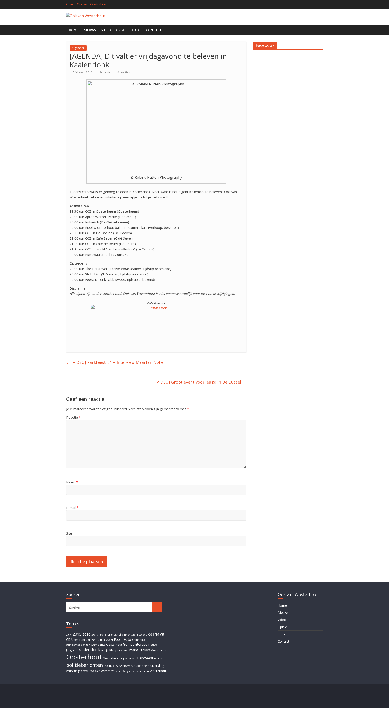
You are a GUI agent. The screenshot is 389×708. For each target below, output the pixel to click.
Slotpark (128, 666)
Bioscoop (141, 634)
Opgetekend (128, 658)
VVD (86, 670)
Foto (136, 30)
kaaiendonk (89, 649)
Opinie (121, 30)
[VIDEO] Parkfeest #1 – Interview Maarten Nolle (114, 362)
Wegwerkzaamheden (136, 671)
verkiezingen (74, 671)
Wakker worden (100, 671)
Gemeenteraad (135, 644)
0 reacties (123, 72)
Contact (154, 30)
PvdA (118, 666)
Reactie (73, 417)
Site (69, 533)
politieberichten (84, 665)
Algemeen (78, 48)
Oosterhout (84, 656)
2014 (69, 634)
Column (90, 639)
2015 (76, 634)
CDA (69, 639)
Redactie (105, 72)
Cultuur (100, 639)
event (109, 639)
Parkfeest (145, 658)
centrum (79, 640)
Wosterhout (158, 671)
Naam (72, 482)
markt (133, 649)
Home (73, 30)
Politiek (109, 665)
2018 (103, 634)
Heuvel (153, 645)
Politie (158, 658)
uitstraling (157, 665)
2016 (86, 634)
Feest (118, 639)
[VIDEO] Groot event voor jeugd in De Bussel (200, 382)
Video (106, 30)
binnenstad (129, 634)
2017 (95, 634)
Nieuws (90, 30)
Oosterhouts (111, 658)
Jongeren (71, 650)
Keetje (105, 650)
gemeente (139, 640)
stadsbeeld (141, 666)
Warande (116, 671)
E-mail (72, 507)
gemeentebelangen (78, 644)
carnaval (156, 634)
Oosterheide (159, 650)
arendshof (114, 634)
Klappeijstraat (119, 650)
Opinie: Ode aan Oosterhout (86, 4)
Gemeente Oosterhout (106, 645)
